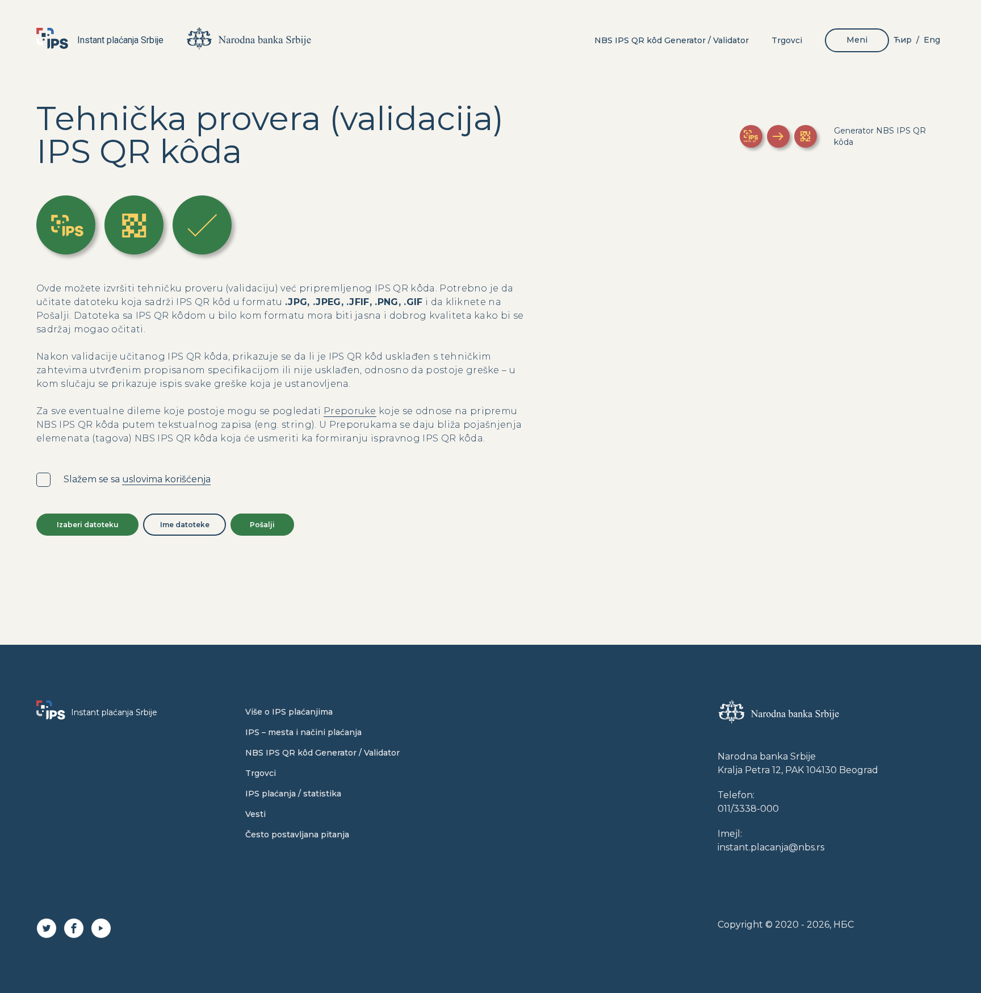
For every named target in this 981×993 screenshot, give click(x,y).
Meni (856, 40)
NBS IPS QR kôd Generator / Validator (671, 40)
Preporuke (350, 411)
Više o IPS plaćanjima (289, 712)
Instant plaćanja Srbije (120, 40)
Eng (932, 40)
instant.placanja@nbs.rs (771, 847)
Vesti (255, 814)
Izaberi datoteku (88, 524)
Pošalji (262, 524)
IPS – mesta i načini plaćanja (303, 732)
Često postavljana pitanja (297, 834)
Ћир (903, 40)
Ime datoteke (184, 524)
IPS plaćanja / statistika (293, 793)
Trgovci (787, 40)
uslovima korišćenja (166, 479)
